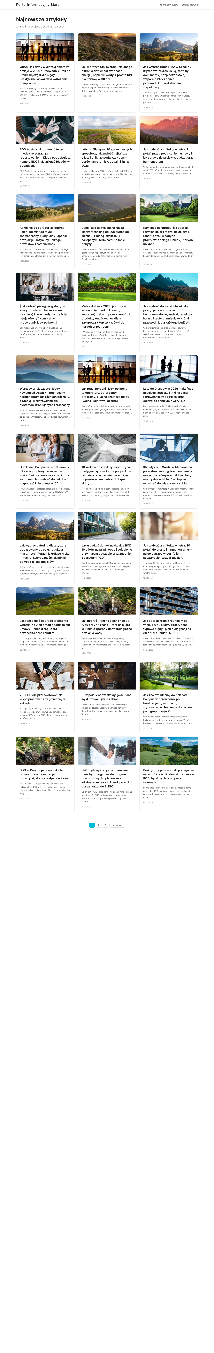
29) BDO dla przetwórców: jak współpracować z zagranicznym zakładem (42, 699)
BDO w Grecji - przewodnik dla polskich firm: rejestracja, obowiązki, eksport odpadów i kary (44, 774)
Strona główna (190, 4)
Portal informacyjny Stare (38, 4)
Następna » (117, 825)
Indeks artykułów (168, 4)
